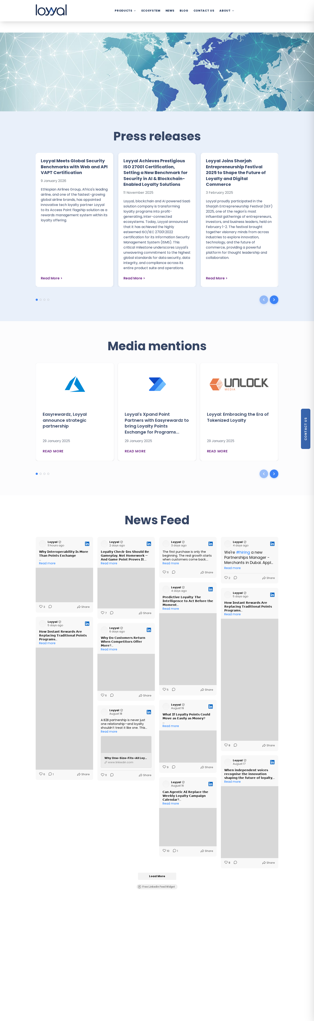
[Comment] (49, 607)
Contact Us (204, 11)
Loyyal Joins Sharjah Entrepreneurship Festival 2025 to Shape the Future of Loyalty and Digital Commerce (236, 172)
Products (123, 11)
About (224, 11)
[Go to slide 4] (48, 300)
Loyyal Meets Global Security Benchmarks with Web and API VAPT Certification (74, 167)
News (170, 11)
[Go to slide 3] (44, 300)
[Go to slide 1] (37, 300)
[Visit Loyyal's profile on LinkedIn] (42, 543)
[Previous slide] (264, 299)
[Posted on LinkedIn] (87, 543)
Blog (184, 11)
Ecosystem (150, 11)
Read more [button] (47, 563)
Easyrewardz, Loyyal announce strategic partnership (65, 420)
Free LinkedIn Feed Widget (158, 886)
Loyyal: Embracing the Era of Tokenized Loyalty (238, 417)
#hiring (243, 552)
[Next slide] (274, 299)
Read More (51, 278)
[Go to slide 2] (41, 300)
